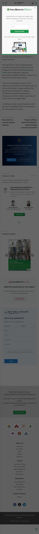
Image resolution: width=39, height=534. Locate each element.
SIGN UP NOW (19, 31)
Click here (18, 37)
